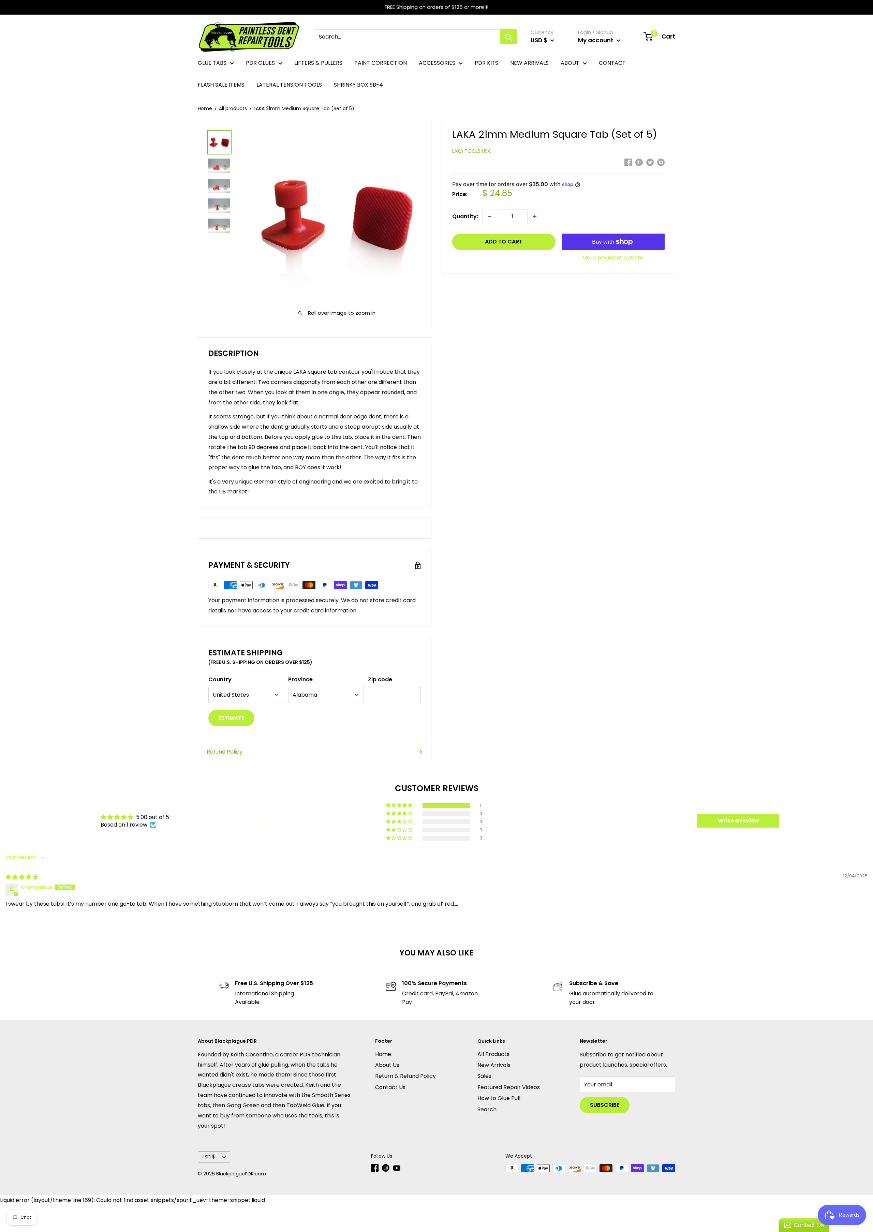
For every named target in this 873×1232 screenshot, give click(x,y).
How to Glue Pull (498, 1098)
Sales (484, 1076)
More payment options (613, 258)
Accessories (437, 63)
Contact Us (390, 1087)
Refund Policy (224, 752)
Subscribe (604, 1105)
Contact (612, 63)
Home (205, 108)
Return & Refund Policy (405, 1076)
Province (300, 679)
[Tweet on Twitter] (650, 162)
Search (487, 1109)
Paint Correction (380, 63)
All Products (493, 1054)
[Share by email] (661, 162)
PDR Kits (486, 63)
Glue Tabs (212, 63)
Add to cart (503, 242)
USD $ (208, 1157)
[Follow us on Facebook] (375, 1168)
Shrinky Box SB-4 (358, 85)
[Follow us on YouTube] (396, 1168)
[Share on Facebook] (628, 162)
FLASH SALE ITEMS (221, 85)
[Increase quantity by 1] (535, 216)
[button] (399, 805)
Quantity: (465, 216)
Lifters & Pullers (318, 63)
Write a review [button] (738, 821)
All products (233, 108)
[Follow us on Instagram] (385, 1168)
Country (220, 679)
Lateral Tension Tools (289, 85)
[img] (21, 877)
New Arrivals (529, 63)
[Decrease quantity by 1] (490, 216)
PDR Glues (260, 63)
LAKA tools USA (471, 151)
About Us (387, 1065)
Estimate (231, 718)
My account (596, 40)
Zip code (380, 679)
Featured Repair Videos (508, 1087)
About (570, 63)
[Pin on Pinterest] (639, 162)
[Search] (508, 36)
